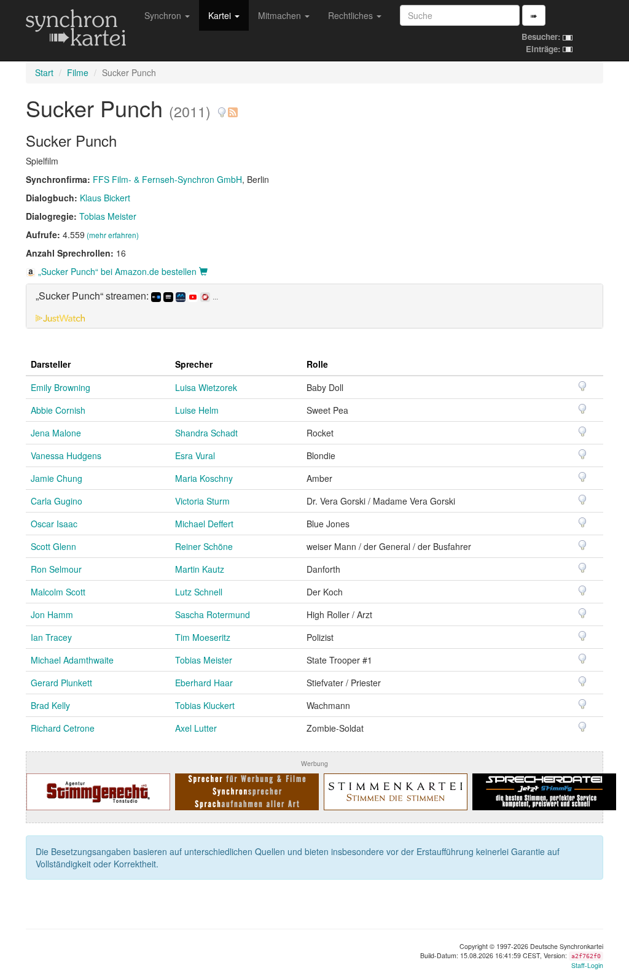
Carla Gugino (56, 501)
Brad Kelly (50, 705)
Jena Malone (56, 433)
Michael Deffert (204, 523)
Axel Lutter (196, 728)
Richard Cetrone (63, 728)
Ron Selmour (56, 569)
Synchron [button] (164, 15)
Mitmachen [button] (280, 15)
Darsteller (51, 364)
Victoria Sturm (202, 501)
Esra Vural (195, 455)
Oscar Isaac (54, 523)
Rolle (317, 364)
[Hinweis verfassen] (222, 107)
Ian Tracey (51, 637)
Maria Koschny (204, 478)
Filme (77, 72)
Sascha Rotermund (212, 614)
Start (44, 72)
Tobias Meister (107, 216)
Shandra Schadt (206, 433)
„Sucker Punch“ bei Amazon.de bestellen (117, 271)
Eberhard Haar (204, 682)
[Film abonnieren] (232, 107)
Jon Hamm (52, 614)
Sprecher (194, 364)
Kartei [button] (220, 15)
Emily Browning (60, 387)
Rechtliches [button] (351, 15)
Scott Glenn (53, 546)
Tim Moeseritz (202, 637)
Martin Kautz (199, 569)
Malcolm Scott (58, 592)
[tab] (314, 305)
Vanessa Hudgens (66, 455)
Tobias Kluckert (205, 705)
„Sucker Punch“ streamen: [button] (127, 296)
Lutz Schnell (198, 592)
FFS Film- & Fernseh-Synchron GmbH (167, 179)
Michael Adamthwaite (72, 660)
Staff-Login (587, 965)
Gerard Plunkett (61, 682)
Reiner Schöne (204, 546)
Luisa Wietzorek (206, 387)
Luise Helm (197, 410)
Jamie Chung (56, 478)
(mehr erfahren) (113, 235)
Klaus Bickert (105, 198)
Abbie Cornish (58, 410)
